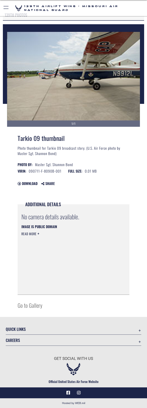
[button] (6, 8)
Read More (29, 234)
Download (29, 183)
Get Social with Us (73, 358)
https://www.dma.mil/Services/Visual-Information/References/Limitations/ (66, 263)
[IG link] (79, 393)
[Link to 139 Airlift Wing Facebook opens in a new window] (68, 393)
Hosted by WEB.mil (73, 403)
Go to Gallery (30, 305)
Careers (13, 340)
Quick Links (16, 329)
